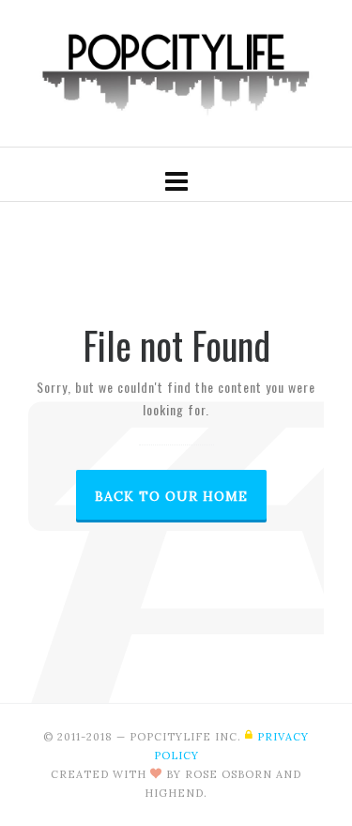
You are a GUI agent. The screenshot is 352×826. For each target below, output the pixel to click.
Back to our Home (171, 496)
